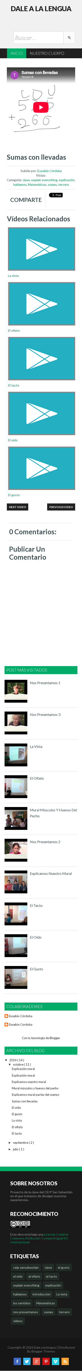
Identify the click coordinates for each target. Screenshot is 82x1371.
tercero (63, 184)
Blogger (55, 1038)
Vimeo (55, 1361)
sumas (52, 184)
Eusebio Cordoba (20, 1024)
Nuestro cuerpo (47, 53)
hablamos (20, 184)
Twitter (27, 1361)
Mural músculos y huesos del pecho (35, 1088)
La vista (36, 746)
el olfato (34, 1276)
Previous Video (61, 507)
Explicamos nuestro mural (51, 873)
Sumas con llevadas (25, 1101)
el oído (18, 1276)
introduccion (42, 1294)
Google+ (36, 1361)
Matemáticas (37, 184)
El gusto (36, 969)
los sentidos (22, 1303)
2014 (13, 1060)
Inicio (16, 53)
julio (16, 1149)
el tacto (51, 1276)
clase (26, 180)
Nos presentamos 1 (45, 682)
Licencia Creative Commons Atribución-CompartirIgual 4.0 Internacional (39, 1238)
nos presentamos (25, 1312)
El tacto (36, 905)
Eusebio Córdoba (49, 171)
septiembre (21, 1142)
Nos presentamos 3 (45, 714)
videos (18, 1321)
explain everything (44, 180)
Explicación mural (23, 1069)
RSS (65, 1361)
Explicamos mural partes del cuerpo (35, 1094)
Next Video (17, 507)
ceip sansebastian (26, 1267)
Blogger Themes (43, 1351)
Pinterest (46, 1361)
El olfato (37, 778)
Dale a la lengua (41, 8)
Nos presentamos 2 (45, 841)
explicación (66, 180)
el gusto (63, 1267)
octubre (18, 1064)
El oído (35, 937)
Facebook (17, 1361)
